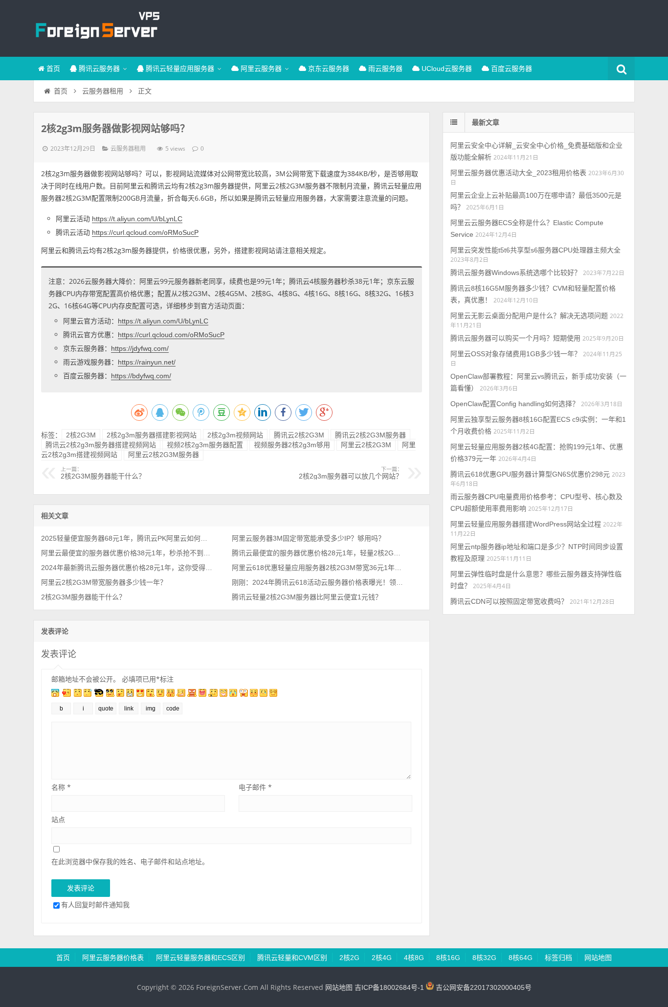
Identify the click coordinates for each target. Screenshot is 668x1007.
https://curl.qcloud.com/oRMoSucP (145, 232)
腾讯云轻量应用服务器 (179, 68)
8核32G (484, 957)
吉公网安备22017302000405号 (483, 987)
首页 (52, 68)
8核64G (521, 957)
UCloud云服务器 (446, 68)
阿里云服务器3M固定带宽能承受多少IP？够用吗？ (308, 538)
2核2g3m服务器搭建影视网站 (152, 435)
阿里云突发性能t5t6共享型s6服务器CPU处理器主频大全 (535, 250)
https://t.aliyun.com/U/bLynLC (137, 219)
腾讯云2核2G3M (299, 435)
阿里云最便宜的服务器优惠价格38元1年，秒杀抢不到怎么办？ (126, 553)
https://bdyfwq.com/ (141, 376)
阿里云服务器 (260, 68)
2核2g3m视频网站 (235, 435)
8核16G (448, 957)
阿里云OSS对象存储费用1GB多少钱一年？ (515, 354)
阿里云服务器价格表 (113, 957)
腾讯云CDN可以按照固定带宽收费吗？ (509, 601)
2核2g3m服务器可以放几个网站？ (350, 473)
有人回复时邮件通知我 (95, 904)
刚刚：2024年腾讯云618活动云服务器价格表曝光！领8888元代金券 (317, 582)
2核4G (382, 957)
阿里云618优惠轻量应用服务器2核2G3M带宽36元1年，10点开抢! (317, 568)
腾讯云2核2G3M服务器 (370, 435)
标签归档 (558, 957)
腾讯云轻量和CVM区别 (292, 957)
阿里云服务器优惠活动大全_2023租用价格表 (518, 173)
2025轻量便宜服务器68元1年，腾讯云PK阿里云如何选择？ (126, 538)
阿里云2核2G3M (366, 445)
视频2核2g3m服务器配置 (205, 445)
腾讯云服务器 (98, 68)
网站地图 (598, 957)
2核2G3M (81, 435)
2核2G (349, 957)
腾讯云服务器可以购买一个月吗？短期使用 (515, 338)
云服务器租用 (102, 91)
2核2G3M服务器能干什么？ (103, 473)
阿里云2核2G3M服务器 (163, 454)
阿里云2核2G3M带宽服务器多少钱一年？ (104, 582)
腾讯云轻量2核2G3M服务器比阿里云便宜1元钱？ (307, 597)
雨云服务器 (384, 68)
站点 (58, 819)
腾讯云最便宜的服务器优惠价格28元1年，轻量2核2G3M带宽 (317, 553)
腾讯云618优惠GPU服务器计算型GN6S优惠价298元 (530, 474)
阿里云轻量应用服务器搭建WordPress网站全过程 (525, 524)
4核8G (414, 957)
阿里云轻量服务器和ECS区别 (200, 957)
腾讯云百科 (96, 27)
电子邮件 (255, 787)
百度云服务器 (510, 68)
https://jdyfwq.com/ (140, 348)
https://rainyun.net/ (147, 362)
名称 (61, 787)
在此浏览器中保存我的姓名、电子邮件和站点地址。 (130, 861)
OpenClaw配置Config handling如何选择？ (514, 404)
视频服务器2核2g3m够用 (292, 445)
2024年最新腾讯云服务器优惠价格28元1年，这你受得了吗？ (126, 568)
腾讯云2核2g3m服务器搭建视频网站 (100, 445)
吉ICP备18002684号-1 (389, 987)
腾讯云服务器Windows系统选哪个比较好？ (515, 272)
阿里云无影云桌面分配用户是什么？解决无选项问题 (529, 316)
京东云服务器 (327, 68)
